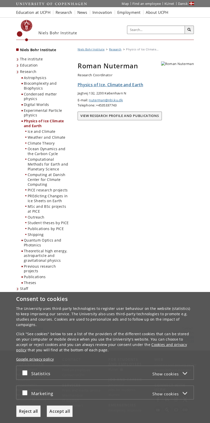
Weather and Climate (47, 137)
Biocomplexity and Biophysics (40, 86)
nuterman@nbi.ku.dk (106, 100)
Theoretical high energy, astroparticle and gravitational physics (45, 255)
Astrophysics (35, 77)
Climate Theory (41, 143)
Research (28, 71)
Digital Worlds (36, 104)
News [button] (82, 12)
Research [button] (64, 12)
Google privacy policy (35, 359)
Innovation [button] (102, 12)
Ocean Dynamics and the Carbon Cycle (46, 151)
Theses (30, 282)
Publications (35, 276)
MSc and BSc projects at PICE (47, 209)
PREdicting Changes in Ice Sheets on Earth (48, 198)
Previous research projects (40, 269)
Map (125, 3)
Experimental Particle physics (43, 113)
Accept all (59, 411)
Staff (24, 288)
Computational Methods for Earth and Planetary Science (48, 164)
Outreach (36, 217)
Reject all (28, 411)
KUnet (169, 3)
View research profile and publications (119, 115)
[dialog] (105, 357)
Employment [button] (129, 12)
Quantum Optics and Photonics (42, 242)
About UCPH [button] (157, 12)
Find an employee (146, 3)
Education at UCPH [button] (33, 12)
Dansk (183, 3)
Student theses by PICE (48, 222)
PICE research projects (48, 190)
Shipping (36, 234)
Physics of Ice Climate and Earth (44, 123)
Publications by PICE (46, 228)
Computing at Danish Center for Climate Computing (47, 179)
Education (29, 65)
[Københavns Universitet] (25, 30)
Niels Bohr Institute (38, 49)
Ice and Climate (42, 131)
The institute (31, 59)
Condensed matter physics (40, 96)
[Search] (189, 30)
